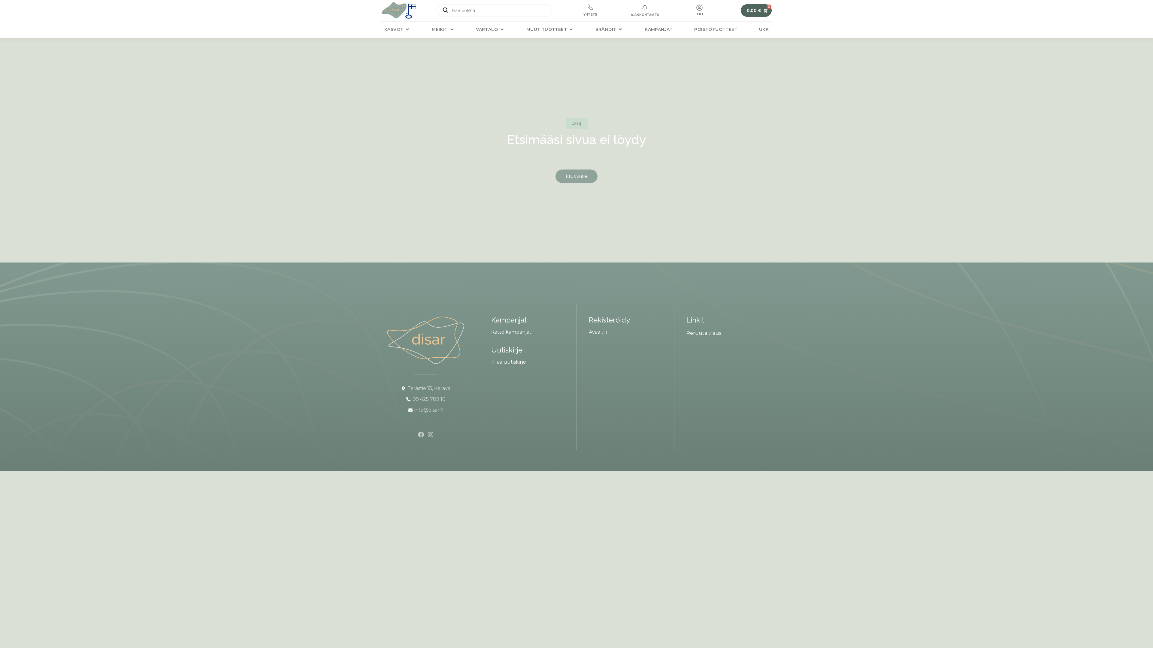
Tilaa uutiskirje (508, 362)
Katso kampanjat (511, 332)
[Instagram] (431, 435)
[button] (397, 29)
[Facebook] (421, 435)
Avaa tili (598, 332)
